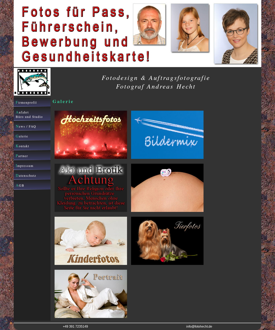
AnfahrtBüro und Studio (29, 114)
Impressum (24, 165)
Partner (22, 155)
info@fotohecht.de (199, 326)
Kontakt (22, 145)
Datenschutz (26, 175)
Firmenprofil (26, 102)
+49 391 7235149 (75, 326)
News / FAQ (26, 126)
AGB (20, 185)
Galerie (22, 135)
